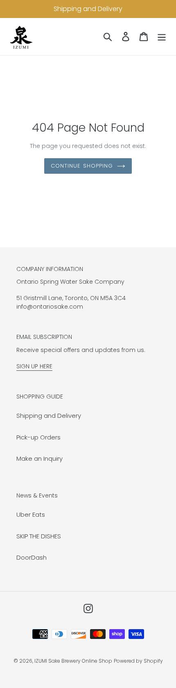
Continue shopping (82, 166)
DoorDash (31, 557)
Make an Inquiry (39, 458)
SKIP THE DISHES (38, 536)
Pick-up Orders (38, 437)
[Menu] (162, 36)
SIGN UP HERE (34, 366)
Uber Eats (30, 514)
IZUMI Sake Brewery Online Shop (73, 660)
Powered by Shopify (138, 660)
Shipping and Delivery (48, 415)
